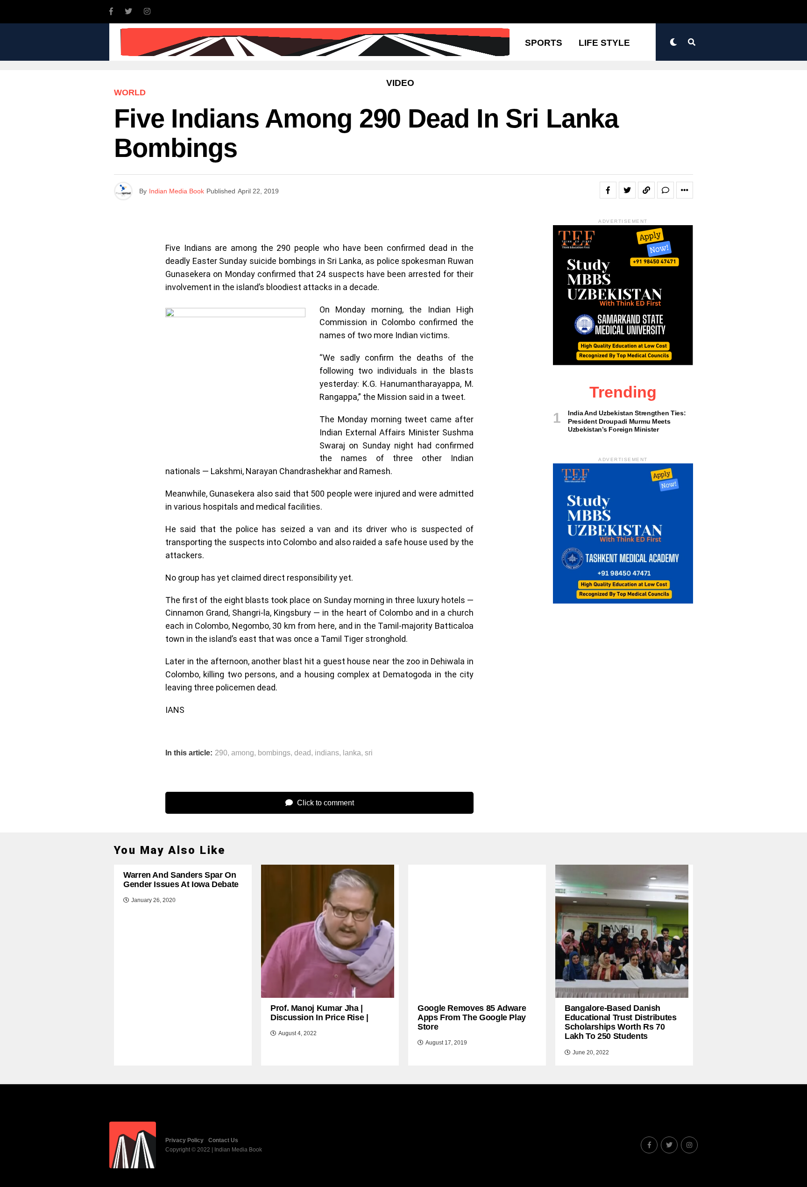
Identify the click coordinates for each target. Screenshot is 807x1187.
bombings (274, 753)
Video (400, 83)
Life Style (604, 43)
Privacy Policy (184, 1140)
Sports (543, 43)
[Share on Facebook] (608, 190)
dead (302, 753)
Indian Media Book (176, 191)
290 (221, 753)
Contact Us (223, 1140)
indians (327, 753)
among (242, 753)
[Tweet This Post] (627, 190)
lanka (352, 753)
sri (369, 753)
